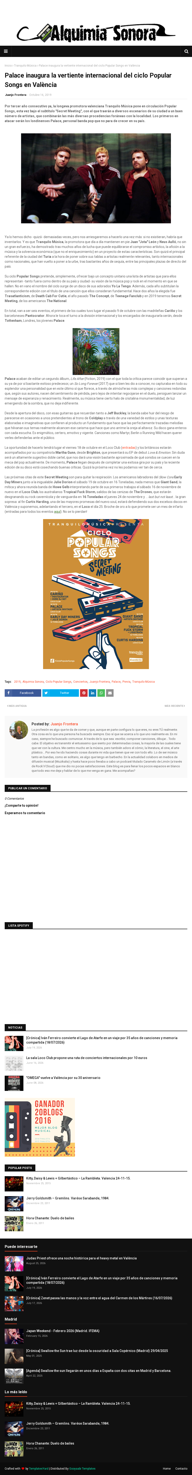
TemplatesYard (38, 1468)
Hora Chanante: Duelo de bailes (50, 1218)
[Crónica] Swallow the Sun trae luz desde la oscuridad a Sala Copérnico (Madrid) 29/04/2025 (97, 1351)
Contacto (181, 1468)
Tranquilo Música (25, 65)
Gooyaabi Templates (82, 1468)
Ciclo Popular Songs (58, 681)
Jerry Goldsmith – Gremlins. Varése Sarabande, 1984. (67, 1198)
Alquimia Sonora (33, 681)
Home (167, 1468)
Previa (126, 681)
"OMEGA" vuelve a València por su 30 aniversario (63, 1078)
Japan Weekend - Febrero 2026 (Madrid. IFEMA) (63, 1331)
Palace (116, 681)
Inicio (8, 65)
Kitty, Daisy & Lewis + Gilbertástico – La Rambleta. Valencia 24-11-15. (78, 1178)
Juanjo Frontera (15, 95)
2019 (17, 681)
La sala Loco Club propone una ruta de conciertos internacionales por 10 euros (86, 1058)
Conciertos (80, 681)
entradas (129, 447)
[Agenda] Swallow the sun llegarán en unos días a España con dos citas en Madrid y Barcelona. (98, 1371)
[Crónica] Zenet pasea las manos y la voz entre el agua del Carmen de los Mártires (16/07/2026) (99, 1298)
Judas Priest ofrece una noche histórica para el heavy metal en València (81, 1258)
